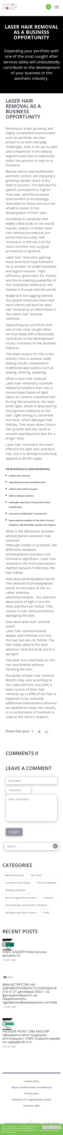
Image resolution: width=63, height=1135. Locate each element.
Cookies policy (31, 1081)
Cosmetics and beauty (18, 882)
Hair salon (36, 875)
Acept (52, 1127)
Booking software (15, 890)
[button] (43, 6)
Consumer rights (31, 1105)
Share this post (17, 731)
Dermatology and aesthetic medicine (26, 905)
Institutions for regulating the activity (31, 1099)
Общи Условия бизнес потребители (31, 1087)
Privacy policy (31, 1093)
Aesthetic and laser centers (21, 912)
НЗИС (46, 912)
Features (48, 897)
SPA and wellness (47, 882)
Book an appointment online (21, 897)
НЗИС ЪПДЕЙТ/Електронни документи (24, 954)
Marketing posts (14, 875)
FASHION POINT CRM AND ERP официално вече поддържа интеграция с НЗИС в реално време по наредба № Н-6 (31, 1036)
